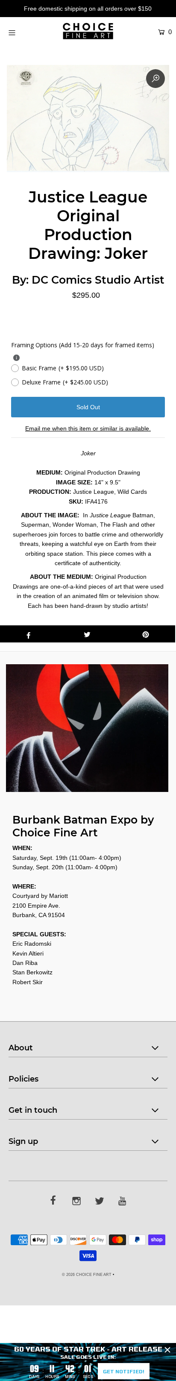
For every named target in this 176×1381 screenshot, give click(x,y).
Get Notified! (123, 1371)
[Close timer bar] (167, 1349)
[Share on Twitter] (87, 633)
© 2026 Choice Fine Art (86, 1275)
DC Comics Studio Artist (98, 279)
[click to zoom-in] (155, 78)
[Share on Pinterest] (146, 633)
